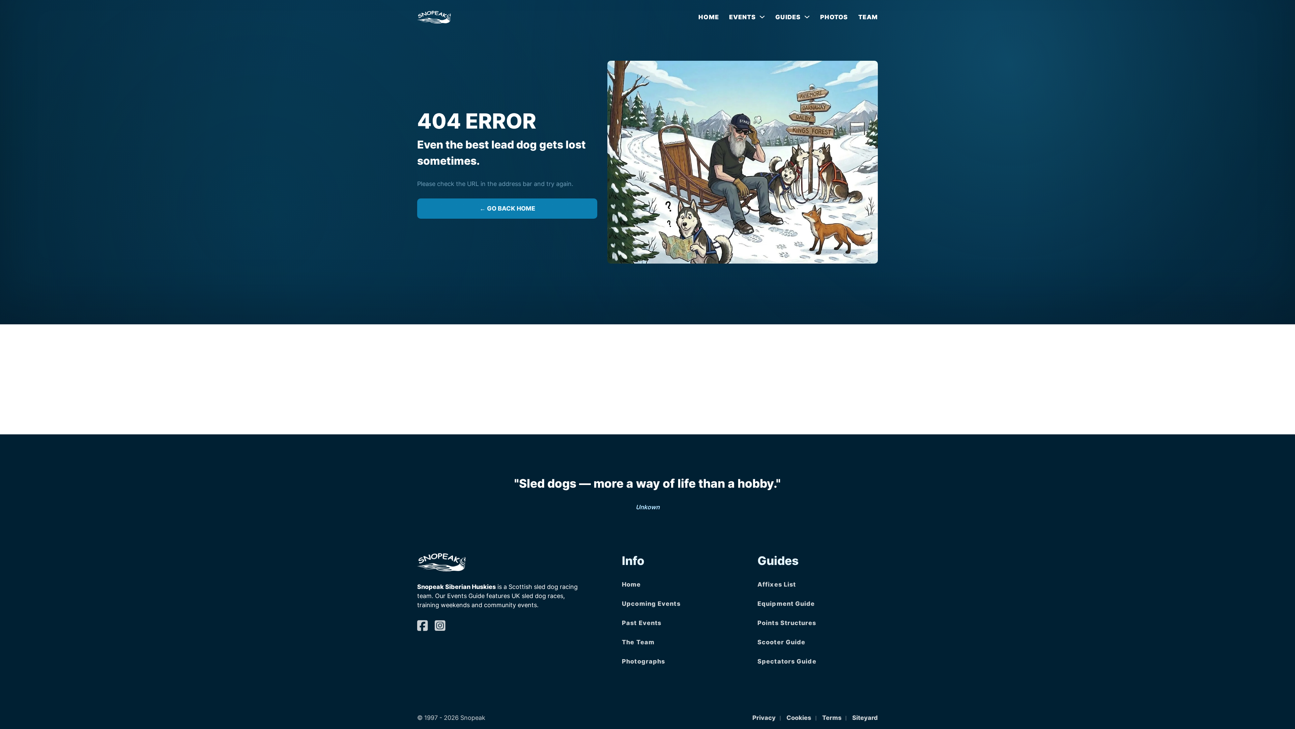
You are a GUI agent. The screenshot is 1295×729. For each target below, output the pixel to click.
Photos (834, 17)
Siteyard (865, 717)
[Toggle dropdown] (762, 17)
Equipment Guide (786, 603)
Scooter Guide (781, 642)
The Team (638, 642)
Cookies (798, 717)
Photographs (643, 661)
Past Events (641, 622)
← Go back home (507, 208)
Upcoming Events (651, 603)
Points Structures (786, 622)
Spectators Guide (786, 661)
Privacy (764, 717)
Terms (831, 717)
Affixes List (776, 584)
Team (868, 17)
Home (708, 17)
